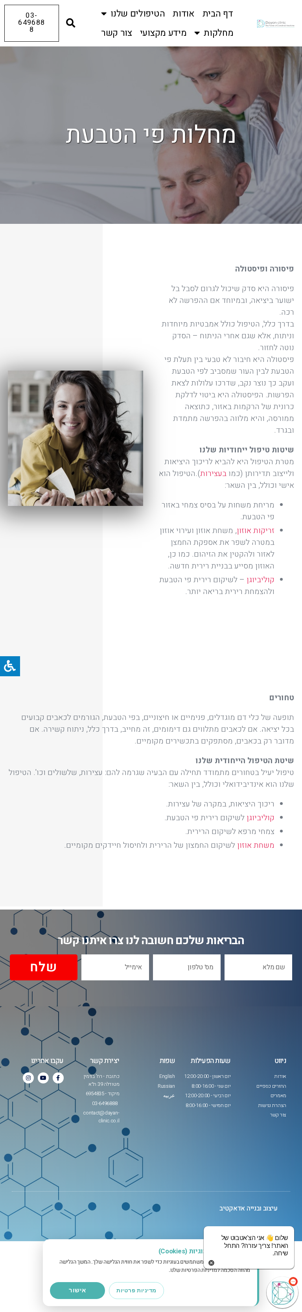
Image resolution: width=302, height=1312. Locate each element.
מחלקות (218, 33)
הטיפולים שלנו (137, 13)
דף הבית (218, 13)
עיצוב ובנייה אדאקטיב (248, 1208)
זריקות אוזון (255, 530)
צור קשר (116, 33)
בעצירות (213, 473)
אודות (184, 13)
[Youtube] (43, 1077)
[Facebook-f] (58, 1077)
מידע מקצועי (163, 33)
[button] (70, 23)
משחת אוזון (255, 845)
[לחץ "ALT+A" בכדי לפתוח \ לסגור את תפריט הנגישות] (10, 666)
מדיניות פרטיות (136, 1290)
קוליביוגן (260, 579)
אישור (77, 1290)
